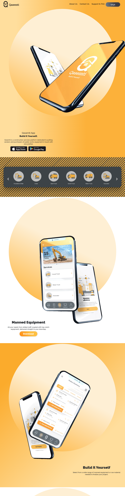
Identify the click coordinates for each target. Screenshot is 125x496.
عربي (113, 4)
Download (28, 334)
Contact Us (84, 4)
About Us (73, 4)
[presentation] (8, 176)
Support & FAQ (98, 4)
